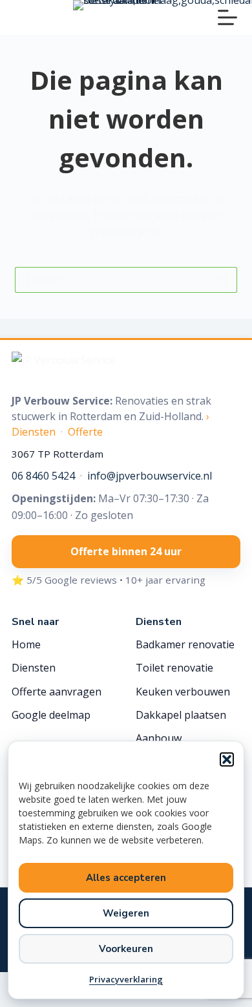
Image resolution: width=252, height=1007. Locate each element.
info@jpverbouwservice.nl (149, 476)
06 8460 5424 (43, 476)
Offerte (85, 432)
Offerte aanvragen (56, 691)
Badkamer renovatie (185, 644)
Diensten (34, 668)
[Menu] (227, 17)
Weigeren (126, 913)
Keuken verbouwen (183, 691)
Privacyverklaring (126, 979)
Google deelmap (51, 715)
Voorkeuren (126, 948)
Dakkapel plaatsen (181, 715)
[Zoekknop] (224, 280)
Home (26, 644)
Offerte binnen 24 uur (126, 551)
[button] (226, 759)
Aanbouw (159, 738)
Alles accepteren (126, 877)
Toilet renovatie (174, 668)
